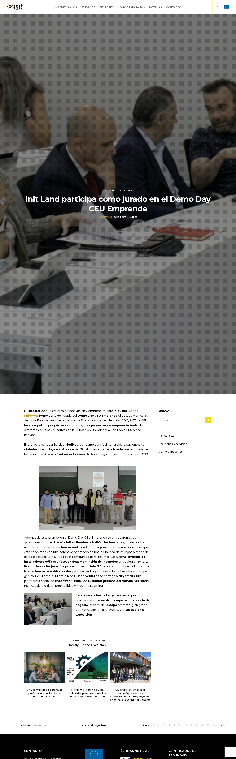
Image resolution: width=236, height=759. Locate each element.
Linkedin (188, 725)
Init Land (110, 190)
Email (156, 725)
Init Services (105, 217)
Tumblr (212, 725)
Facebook (169, 725)
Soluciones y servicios (173, 444)
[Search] (216, 7)
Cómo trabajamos (171, 451)
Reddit (200, 725)
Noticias (126, 190)
